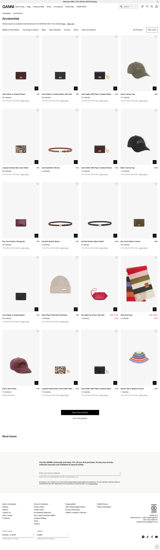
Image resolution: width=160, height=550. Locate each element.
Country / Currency (7, 531)
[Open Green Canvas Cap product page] (139, 63)
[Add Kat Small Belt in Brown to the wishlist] (77, 110)
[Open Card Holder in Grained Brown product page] (20, 63)
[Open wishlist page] (147, 6)
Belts (44, 30)
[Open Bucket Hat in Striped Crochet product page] (139, 357)
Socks (76, 30)
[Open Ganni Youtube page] (156, 536)
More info (70, 24)
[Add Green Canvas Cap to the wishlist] (156, 37)
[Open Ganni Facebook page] (152, 536)
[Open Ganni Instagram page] (143, 536)
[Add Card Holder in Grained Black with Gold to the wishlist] (77, 37)
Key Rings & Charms (30, 30)
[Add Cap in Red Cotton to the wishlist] (37, 331)
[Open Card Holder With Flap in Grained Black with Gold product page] (99, 63)
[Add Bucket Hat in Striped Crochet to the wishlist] (156, 331)
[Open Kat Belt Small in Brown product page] (60, 210)
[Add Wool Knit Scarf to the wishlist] (156, 258)
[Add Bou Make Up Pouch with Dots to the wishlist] (116, 258)
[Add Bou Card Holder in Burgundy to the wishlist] (37, 184)
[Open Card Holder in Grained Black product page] (20, 284)
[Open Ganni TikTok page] (147, 536)
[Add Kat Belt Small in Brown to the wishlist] (77, 184)
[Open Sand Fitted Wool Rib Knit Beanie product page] (60, 284)
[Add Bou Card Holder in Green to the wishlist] (156, 184)
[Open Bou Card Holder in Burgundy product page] (20, 210)
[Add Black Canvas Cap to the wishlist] (156, 110)
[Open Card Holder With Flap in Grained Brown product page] (99, 137)
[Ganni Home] (8, 6)
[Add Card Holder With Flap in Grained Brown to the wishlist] (116, 110)
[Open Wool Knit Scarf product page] (139, 284)
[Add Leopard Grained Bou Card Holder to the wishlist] (37, 110)
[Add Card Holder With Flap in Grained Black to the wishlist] (116, 331)
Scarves (67, 30)
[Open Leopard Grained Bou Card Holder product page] (20, 137)
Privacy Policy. (93, 483)
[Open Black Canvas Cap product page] (139, 137)
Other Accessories (89, 30)
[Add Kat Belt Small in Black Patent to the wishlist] (116, 184)
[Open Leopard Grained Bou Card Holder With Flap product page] (60, 357)
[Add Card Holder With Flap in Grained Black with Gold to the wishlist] (116, 37)
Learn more (24, 101)
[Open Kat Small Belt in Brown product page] (60, 137)
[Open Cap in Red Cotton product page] (20, 357)
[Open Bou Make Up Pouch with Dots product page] (99, 284)
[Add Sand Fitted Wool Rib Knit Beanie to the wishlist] (77, 258)
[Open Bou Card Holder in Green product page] (139, 210)
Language (39, 531)
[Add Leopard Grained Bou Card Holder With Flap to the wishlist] (77, 331)
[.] (80, 2)
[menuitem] (20, 7)
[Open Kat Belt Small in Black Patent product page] (99, 210)
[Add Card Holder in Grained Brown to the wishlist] (37, 37)
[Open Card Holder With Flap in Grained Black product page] (99, 357)
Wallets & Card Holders (10, 30)
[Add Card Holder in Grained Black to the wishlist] (37, 258)
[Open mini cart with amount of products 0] (156, 6)
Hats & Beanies (55, 30)
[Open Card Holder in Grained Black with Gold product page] (60, 63)
